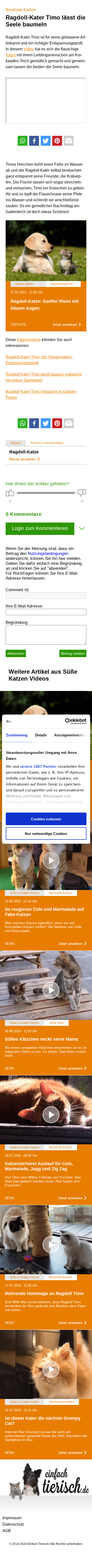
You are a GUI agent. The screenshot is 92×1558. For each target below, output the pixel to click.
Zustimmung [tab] (16, 735)
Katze (11, 55)
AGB (6, 1531)
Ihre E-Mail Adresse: (24, 606)
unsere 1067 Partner (38, 766)
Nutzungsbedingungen (48, 553)
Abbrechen (15, 653)
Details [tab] (41, 735)
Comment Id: (17, 589)
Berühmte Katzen (21, 10)
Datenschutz (13, 1524)
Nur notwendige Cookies (46, 833)
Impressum (12, 1518)
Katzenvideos (29, 340)
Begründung (16, 622)
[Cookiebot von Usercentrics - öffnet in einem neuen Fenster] (65, 721)
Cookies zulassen (46, 819)
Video (29, 49)
